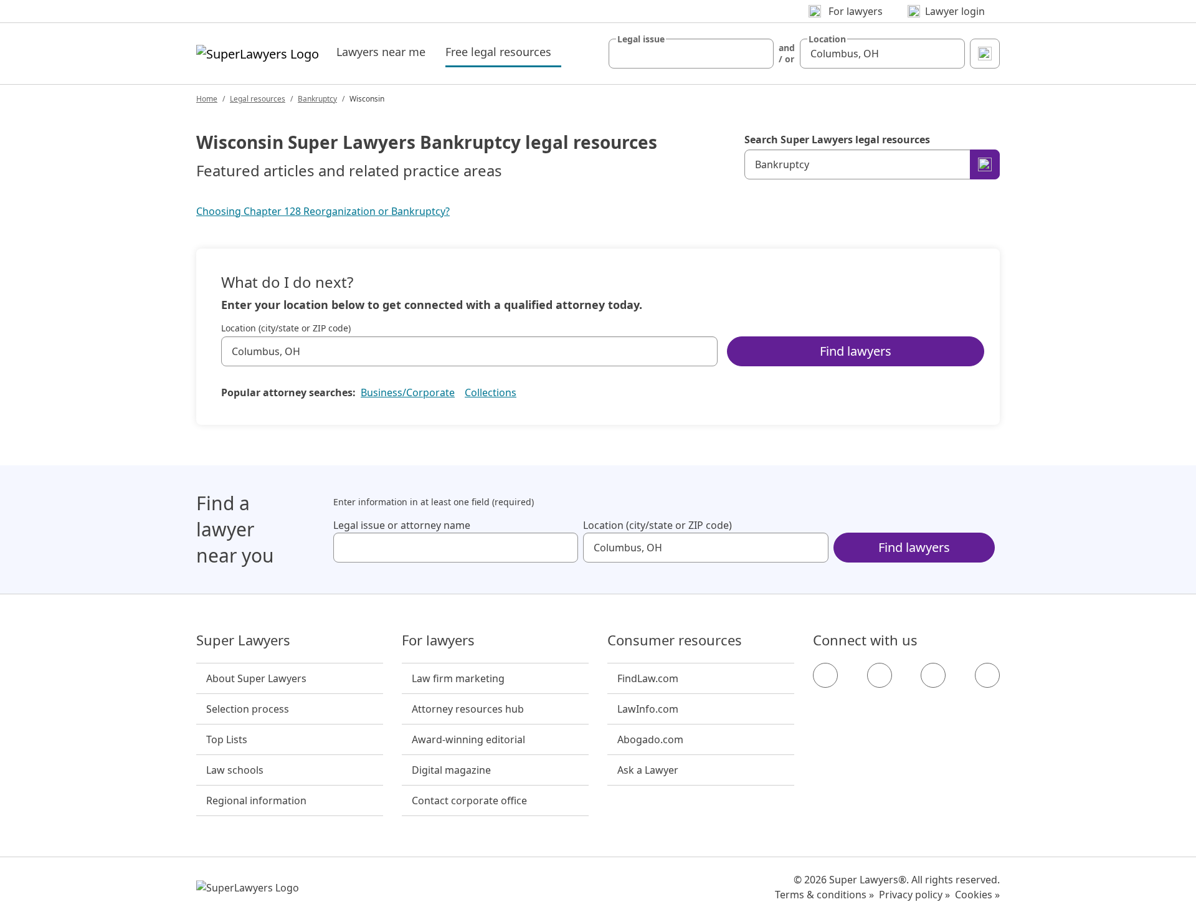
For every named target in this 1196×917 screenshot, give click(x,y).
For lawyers (438, 640)
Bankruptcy (317, 98)
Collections (490, 392)
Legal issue (641, 39)
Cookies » (977, 894)
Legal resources (257, 98)
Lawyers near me (380, 51)
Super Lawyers (243, 640)
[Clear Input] (758, 53)
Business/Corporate (408, 392)
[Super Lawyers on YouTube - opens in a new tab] (933, 675)
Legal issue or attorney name (401, 525)
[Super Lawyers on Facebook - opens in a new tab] (825, 675)
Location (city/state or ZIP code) (286, 328)
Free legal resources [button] (503, 51)
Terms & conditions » (824, 894)
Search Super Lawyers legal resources (837, 139)
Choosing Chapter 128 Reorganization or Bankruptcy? (323, 211)
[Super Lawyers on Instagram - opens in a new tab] (879, 675)
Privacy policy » (914, 894)
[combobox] (691, 54)
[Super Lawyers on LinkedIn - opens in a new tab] (987, 675)
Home (206, 98)
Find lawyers (855, 351)
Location (827, 39)
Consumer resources (674, 640)
